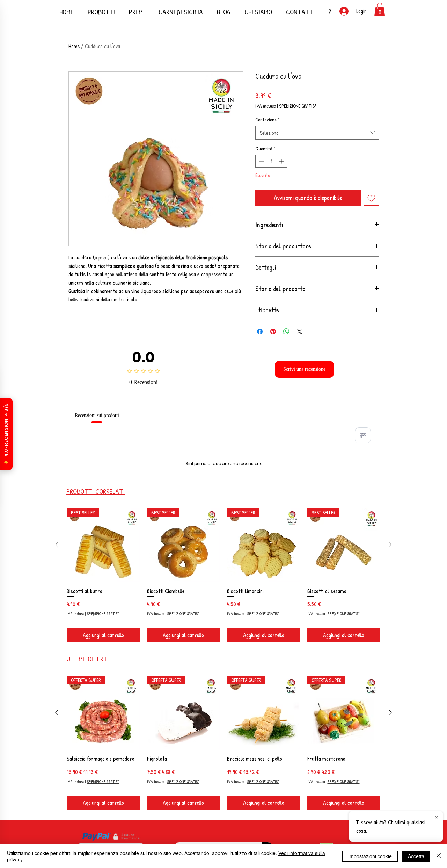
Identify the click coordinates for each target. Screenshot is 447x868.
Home (74, 46)
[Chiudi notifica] (436, 817)
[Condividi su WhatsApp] (286, 331)
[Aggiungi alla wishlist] (371, 198)
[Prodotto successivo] (390, 635)
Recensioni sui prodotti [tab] (103, 415)
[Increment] (282, 161)
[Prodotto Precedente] (56, 635)
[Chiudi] (438, 856)
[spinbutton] (271, 161)
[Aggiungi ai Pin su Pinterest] (273, 331)
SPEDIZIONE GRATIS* (297, 105)
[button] (330, 8)
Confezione (267, 119)
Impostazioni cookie (370, 856)
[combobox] (317, 133)
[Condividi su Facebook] (260, 331)
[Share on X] (299, 331)
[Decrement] (260, 161)
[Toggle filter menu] (363, 435)
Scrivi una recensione (304, 368)
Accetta (416, 856)
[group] (223, 666)
